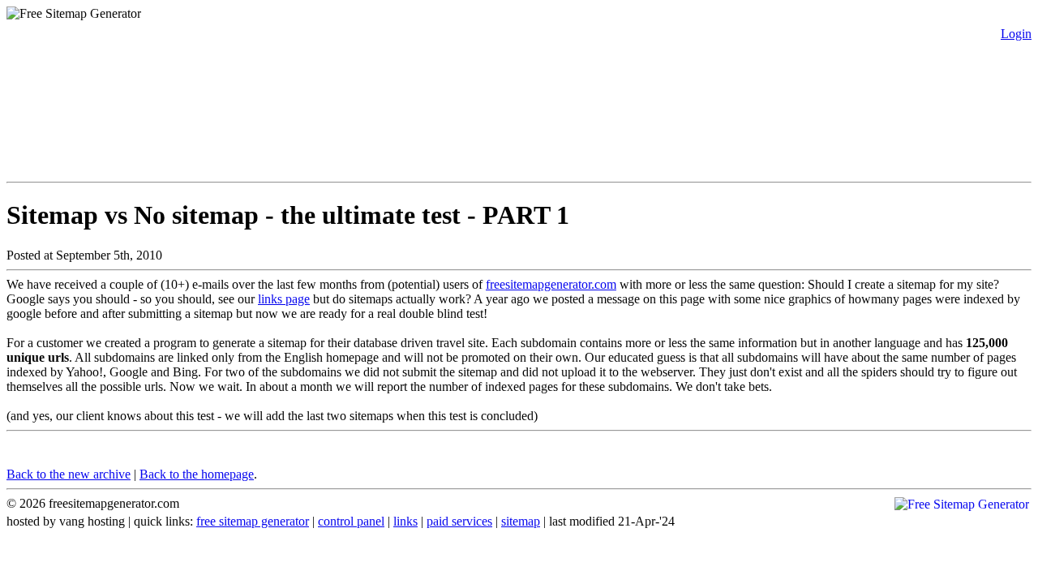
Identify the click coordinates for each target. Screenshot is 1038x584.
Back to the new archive (68, 474)
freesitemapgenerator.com (551, 284)
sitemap (520, 521)
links (405, 521)
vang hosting (92, 521)
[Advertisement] (301, 135)
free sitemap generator (252, 521)
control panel (351, 521)
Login (1016, 34)
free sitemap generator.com (156, 52)
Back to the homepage (196, 474)
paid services (459, 521)
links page (284, 299)
